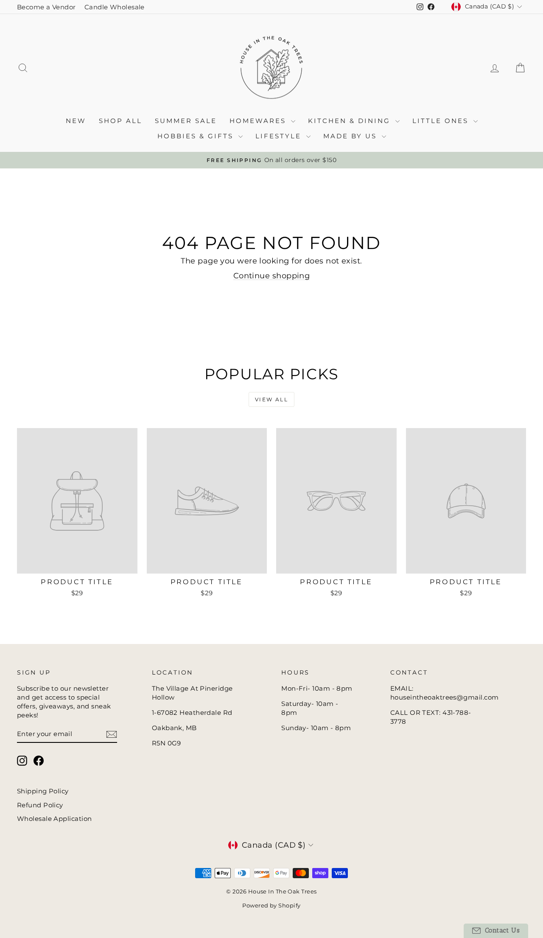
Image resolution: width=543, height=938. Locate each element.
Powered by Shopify (271, 905)
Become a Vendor (46, 7)
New (76, 121)
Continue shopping (271, 275)
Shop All (120, 121)
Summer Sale (186, 121)
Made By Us (351, 136)
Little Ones (441, 121)
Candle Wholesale (114, 7)
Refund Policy (40, 805)
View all (271, 399)
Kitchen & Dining (350, 121)
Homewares (259, 121)
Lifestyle (279, 136)
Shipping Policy (43, 791)
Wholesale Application (54, 819)
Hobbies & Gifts (196, 136)
